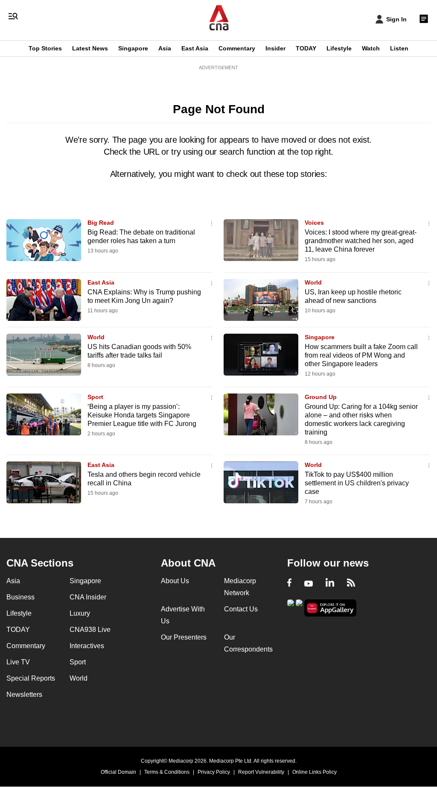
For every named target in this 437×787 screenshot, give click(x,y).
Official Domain (118, 772)
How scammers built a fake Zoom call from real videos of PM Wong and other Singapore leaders (361, 355)
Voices (314, 222)
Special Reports (30, 678)
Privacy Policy (214, 772)
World (313, 282)
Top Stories (45, 48)
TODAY (306, 48)
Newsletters (24, 694)
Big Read (100, 222)
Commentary (236, 48)
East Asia (194, 48)
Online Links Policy (314, 772)
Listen (399, 48)
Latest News (90, 48)
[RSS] (351, 583)
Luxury (80, 613)
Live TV (18, 662)
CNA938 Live (90, 629)
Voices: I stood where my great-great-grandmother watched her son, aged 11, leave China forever (361, 241)
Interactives (87, 645)
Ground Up (321, 397)
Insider (275, 48)
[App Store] (299, 607)
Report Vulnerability (261, 772)
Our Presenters (184, 637)
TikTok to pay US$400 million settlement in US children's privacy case (357, 483)
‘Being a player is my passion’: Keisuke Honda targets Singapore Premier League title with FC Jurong (141, 415)
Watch (371, 48)
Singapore (133, 48)
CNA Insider (88, 597)
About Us (175, 580)
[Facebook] (289, 583)
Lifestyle (339, 48)
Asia (164, 48)
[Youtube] (308, 583)
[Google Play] (290, 607)
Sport (95, 397)
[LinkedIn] (330, 583)
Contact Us (241, 609)
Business (20, 597)
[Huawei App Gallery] (330, 608)
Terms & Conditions (166, 772)
